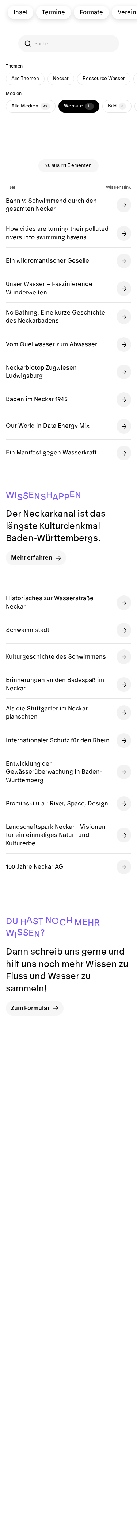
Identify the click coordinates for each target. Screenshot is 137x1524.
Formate (91, 12)
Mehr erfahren (31, 558)
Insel (20, 12)
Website (77, 105)
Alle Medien (29, 105)
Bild (115, 105)
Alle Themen (25, 78)
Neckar (61, 78)
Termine (53, 12)
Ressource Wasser (104, 78)
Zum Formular (30, 1008)
